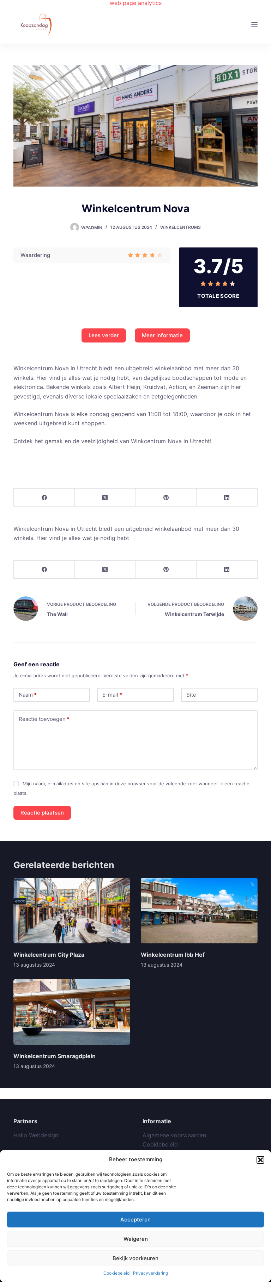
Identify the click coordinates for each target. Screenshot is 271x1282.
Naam (28, 694)
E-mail (112, 694)
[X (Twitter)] (105, 498)
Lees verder (104, 335)
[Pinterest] (166, 498)
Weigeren (136, 1239)
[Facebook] (44, 498)
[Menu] (254, 24)
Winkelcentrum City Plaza (48, 954)
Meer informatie (162, 335)
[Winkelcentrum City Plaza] (71, 910)
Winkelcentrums (180, 227)
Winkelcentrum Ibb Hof (173, 954)
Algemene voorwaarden (174, 1135)
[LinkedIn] (227, 498)
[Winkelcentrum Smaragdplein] (71, 1012)
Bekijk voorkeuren (135, 1258)
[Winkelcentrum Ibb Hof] (199, 910)
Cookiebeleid (116, 1273)
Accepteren (135, 1219)
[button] (260, 1159)
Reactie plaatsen (42, 812)
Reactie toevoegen (44, 719)
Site (191, 694)
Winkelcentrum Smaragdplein (54, 1056)
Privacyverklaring (150, 1273)
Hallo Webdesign (35, 1135)
